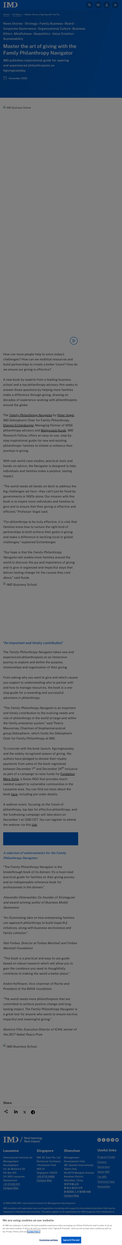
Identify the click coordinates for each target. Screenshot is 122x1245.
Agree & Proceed (71, 1240)
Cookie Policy (33, 1231)
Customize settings (48, 1240)
